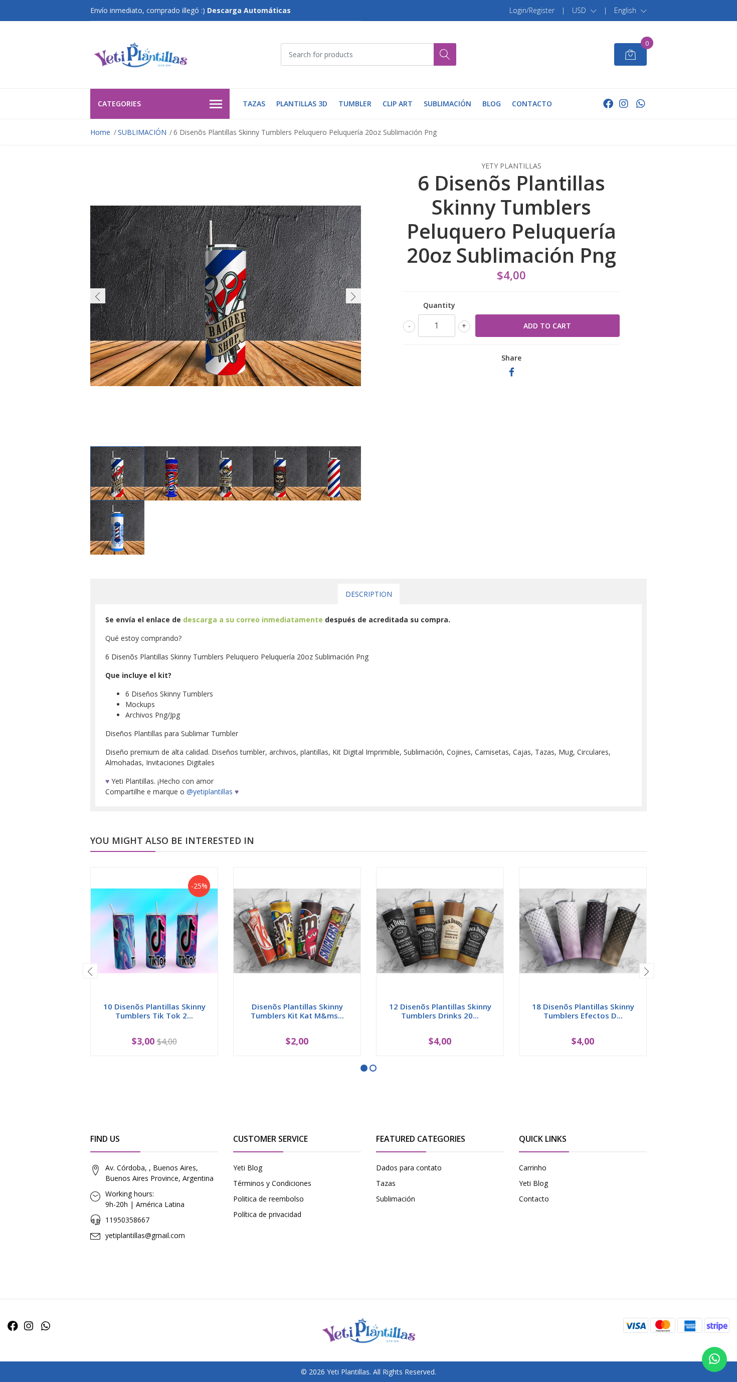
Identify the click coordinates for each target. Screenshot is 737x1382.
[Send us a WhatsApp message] (714, 1359)
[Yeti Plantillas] (140, 54)
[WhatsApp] (640, 103)
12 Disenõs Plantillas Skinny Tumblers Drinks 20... (440, 1010)
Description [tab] (368, 594)
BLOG (491, 103)
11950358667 (127, 1220)
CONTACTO (532, 103)
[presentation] (97, 295)
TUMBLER (355, 103)
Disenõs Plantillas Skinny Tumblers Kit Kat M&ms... (297, 1010)
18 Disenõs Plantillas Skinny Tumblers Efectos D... (583, 1010)
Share (511, 358)
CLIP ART (398, 103)
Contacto (534, 1198)
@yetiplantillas (210, 791)
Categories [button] (119, 103)
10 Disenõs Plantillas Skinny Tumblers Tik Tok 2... (154, 1010)
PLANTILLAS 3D (301, 103)
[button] (584, 11)
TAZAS (254, 103)
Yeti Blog (247, 1167)
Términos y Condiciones (272, 1183)
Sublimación (395, 1198)
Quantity (439, 305)
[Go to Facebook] (608, 103)
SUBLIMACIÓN (447, 103)
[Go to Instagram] (623, 103)
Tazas (386, 1183)
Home (100, 132)
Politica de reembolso (268, 1198)
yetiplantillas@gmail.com (145, 1235)
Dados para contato (409, 1167)
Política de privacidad (267, 1214)
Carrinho (532, 1167)
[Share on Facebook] (511, 372)
